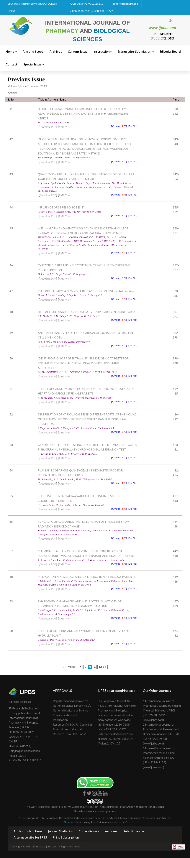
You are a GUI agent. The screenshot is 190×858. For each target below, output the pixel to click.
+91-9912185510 (93, 3)
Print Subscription (66, 837)
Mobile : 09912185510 (26, 760)
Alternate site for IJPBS (30, 837)
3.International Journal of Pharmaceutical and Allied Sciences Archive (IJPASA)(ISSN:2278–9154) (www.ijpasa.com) (159, 758)
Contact (11, 64)
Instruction (102, 52)
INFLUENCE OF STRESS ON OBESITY (61, 207)
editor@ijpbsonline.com (126, 3)
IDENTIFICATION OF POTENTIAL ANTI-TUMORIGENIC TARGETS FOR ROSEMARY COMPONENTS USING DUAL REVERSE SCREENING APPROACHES (83, 363)
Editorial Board (170, 52)
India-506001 (17, 755)
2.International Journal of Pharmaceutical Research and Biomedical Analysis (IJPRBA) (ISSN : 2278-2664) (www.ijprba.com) (161, 734)
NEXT (103, 667)
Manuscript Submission (134, 52)
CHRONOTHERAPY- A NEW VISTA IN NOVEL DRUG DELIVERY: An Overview (86, 291)
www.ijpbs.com (107, 811)
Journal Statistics (60, 831)
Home (10, 52)
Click (66, 822)
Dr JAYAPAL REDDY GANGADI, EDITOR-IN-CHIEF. (24, 736)
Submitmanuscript (136, 831)
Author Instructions (28, 831)
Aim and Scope (33, 52)
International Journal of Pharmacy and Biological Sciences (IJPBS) (24, 722)
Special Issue (32, 64)
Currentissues (89, 831)
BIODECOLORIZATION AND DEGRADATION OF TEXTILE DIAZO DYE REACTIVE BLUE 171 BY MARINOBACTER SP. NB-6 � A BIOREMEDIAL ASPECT (83, 113)
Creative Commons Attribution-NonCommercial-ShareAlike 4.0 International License (112, 806)
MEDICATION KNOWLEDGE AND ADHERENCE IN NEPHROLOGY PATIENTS (86, 576)
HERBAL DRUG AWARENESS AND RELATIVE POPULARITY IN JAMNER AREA (86, 311)
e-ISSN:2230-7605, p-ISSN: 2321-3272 (91, 11)
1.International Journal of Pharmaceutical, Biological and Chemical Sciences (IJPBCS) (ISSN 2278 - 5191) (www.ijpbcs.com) (162, 710)
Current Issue (78, 52)
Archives (56, 52)
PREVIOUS (70, 667)
